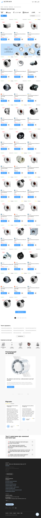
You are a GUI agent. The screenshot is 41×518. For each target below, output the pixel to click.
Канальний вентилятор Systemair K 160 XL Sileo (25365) (7, 168)
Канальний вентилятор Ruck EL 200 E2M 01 (20, 144)
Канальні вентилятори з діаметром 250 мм (31, 330)
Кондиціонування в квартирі (10, 491)
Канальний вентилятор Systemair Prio (33, 120)
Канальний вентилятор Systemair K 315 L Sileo (34, 34)
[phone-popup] (32, 1)
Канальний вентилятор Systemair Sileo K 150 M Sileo (33, 216)
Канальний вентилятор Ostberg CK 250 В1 (33, 288)
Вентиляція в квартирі (9, 482)
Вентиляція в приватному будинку (11, 481)
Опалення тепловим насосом (10, 488)
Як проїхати (7, 465)
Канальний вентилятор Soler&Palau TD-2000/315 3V (20, 216)
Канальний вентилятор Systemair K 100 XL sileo (34, 144)
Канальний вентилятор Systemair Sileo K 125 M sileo (6, 192)
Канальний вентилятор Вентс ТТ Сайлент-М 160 (33, 96)
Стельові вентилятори (12, 347)
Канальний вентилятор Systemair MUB (33, 240)
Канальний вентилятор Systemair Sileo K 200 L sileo (6, 216)
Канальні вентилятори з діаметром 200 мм (18, 330)
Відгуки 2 (39, 19)
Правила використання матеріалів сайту (12, 468)
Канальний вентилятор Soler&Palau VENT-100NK (7, 288)
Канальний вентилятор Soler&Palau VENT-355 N (20, 264)
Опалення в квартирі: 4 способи (11, 485)
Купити (4, 39)
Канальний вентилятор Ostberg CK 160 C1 (20, 240)
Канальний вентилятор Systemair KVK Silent (33, 264)
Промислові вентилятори (29, 347)
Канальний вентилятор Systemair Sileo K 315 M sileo (20, 120)
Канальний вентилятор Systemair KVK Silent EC (6, 34)
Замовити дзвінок (10, 504)
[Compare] (9, 39)
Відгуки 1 (12, 273)
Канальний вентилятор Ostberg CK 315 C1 (20, 72)
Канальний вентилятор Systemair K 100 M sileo (7, 240)
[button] (37, 514)
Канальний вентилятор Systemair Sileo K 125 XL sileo (33, 192)
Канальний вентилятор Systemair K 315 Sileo (7, 144)
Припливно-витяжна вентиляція (11, 484)
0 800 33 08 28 (9, 495)
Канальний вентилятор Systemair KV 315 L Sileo (7, 120)
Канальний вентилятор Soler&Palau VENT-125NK (7, 96)
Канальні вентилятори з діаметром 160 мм (6, 330)
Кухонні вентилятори (20, 347)
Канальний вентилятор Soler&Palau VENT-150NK (20, 288)
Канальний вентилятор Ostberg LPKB (7, 264)
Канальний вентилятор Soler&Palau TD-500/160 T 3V (20, 168)
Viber (21, 513)
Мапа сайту (7, 469)
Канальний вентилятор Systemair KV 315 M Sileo (20, 96)
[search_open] (34, 2)
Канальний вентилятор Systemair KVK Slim (20, 34)
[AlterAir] (7, 2)
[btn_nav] (39, 2)
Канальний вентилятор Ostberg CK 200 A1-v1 (6, 72)
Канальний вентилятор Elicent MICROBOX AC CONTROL (33, 72)
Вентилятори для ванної (3, 347)
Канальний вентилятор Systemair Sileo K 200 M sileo (33, 168)
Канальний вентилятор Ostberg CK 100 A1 (20, 192)
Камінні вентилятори (38, 347)
